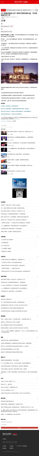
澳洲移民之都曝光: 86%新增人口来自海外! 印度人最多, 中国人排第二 (15, 328)
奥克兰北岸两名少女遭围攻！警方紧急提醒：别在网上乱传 (20, 165)
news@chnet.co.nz (16, 118)
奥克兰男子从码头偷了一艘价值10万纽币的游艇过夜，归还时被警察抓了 (16, 111)
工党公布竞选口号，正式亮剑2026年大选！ (17, 171)
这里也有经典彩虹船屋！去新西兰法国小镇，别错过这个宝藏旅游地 (14, 366)
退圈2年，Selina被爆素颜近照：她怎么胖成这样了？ (11, 414)
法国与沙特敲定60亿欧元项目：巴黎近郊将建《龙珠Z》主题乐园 (14, 369)
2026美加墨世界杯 (4, 242)
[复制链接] (8, 26)
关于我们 (4, 446)
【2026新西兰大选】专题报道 (7, 239)
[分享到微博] (5, 26)
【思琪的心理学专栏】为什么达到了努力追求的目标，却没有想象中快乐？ (16, 271)
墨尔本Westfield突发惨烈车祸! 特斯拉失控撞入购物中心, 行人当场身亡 (15, 346)
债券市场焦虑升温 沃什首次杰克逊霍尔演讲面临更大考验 (12, 308)
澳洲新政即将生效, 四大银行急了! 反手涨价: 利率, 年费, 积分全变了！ (15, 305)
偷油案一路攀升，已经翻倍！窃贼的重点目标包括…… (19, 159)
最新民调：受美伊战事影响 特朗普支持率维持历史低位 (12, 352)
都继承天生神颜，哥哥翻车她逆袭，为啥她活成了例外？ (12, 404)
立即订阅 (19, 427)
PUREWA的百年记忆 (5, 245)
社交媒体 (9, 151)
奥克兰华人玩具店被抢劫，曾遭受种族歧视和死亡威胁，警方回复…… (15, 108)
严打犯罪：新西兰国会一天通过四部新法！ (10, 106)
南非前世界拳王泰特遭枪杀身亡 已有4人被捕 (10, 349)
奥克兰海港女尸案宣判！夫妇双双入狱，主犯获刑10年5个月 (18, 10)
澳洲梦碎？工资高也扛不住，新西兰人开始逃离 (10, 205)
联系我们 (25, 446)
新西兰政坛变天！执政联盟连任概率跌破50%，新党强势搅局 (20, 137)
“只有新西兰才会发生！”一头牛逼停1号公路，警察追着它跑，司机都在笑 (15, 222)
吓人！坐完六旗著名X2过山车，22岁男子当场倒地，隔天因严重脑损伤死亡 (16, 363)
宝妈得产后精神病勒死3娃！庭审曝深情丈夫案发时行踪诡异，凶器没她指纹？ (16, 343)
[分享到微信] (2, 24)
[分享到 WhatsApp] (7, 26)
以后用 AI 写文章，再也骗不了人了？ (8, 381)
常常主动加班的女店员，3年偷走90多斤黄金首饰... (11, 114)
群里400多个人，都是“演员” (6, 384)
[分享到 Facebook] (2, 26)
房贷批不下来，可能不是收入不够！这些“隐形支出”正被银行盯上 (14, 219)
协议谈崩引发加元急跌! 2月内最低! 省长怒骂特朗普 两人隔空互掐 (14, 311)
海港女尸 (11, 134)
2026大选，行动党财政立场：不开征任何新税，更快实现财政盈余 (21, 142)
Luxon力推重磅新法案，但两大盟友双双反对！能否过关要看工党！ (22, 148)
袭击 (8, 168)
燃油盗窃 (9, 162)
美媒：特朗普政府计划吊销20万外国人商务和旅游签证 (12, 325)
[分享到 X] (3, 26)
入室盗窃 (2, 18)
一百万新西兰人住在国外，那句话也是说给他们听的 (11, 262)
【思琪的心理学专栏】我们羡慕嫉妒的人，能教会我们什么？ (13, 259)
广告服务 (11, 446)
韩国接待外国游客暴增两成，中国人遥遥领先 (10, 360)
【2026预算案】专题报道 (6, 248)
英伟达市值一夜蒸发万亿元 (6, 299)
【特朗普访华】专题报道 (6, 251)
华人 (8, 134)
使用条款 (4, 448)
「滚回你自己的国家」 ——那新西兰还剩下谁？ (10, 268)
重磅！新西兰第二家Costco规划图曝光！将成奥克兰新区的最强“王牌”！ (15, 216)
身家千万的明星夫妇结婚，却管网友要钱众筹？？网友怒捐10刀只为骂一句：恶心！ (17, 407)
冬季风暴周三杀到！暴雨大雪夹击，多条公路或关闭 (18, 154)
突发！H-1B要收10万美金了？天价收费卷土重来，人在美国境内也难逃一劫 (16, 319)
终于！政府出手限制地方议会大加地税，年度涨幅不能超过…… (13, 208)
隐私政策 (11, 448)
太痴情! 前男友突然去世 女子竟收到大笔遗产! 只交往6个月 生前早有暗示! (15, 393)
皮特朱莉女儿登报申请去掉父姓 (7, 401)
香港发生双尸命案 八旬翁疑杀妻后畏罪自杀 (9, 340)
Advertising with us (20, 445)
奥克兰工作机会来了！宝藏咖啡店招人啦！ (9, 387)
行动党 (13, 145)
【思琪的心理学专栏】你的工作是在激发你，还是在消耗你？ (13, 265)
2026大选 (9, 145)
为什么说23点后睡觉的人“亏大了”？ (8, 390)
